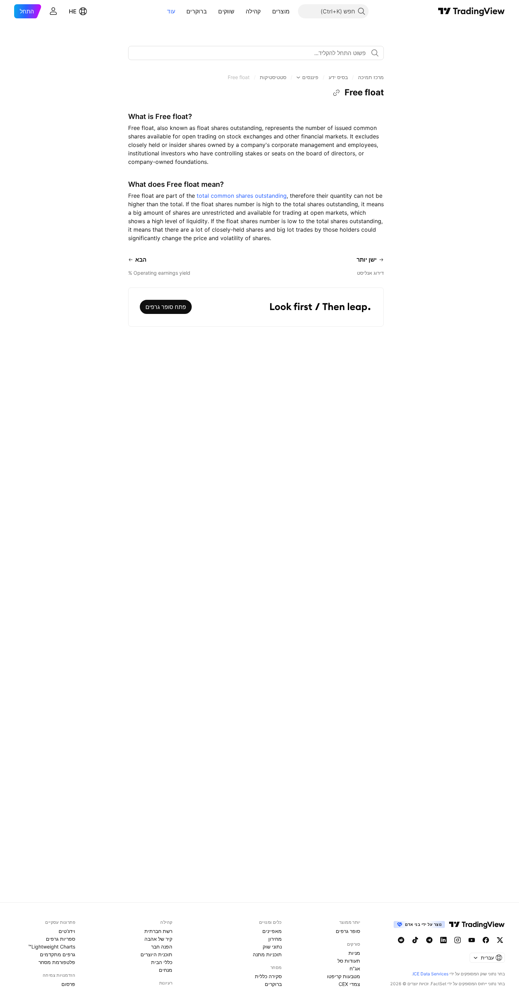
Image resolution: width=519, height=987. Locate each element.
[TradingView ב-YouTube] (472, 940)
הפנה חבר (161, 947)
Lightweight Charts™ (51, 947)
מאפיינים (272, 931)
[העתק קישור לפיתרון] (336, 93)
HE (73, 11)
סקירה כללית (268, 976)
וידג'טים (67, 931)
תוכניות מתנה (267, 954)
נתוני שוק (272, 947)
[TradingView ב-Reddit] (401, 940)
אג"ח (355, 968)
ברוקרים (196, 11)
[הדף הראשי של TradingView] (471, 11)
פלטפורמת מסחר (56, 962)
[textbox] (253, 53)
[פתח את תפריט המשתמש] (53, 11)
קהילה (253, 11)
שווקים (226, 11)
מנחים (165, 970)
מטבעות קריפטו (343, 976)
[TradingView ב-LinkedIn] (443, 940)
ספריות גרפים (60, 939)
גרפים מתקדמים (57, 954)
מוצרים (281, 11)
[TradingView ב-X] (500, 940)
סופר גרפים (348, 931)
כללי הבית (161, 962)
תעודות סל (349, 961)
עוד (171, 11)
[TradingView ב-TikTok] (415, 940)
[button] (267, 11)
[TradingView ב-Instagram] (458, 940)
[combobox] (256, 53)
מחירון (275, 939)
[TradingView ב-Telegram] (429, 940)
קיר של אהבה (158, 939)
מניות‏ (354, 953)
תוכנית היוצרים (156, 954)
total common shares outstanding (242, 195)
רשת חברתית (158, 931)
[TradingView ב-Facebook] (486, 940)
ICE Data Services (430, 973)
